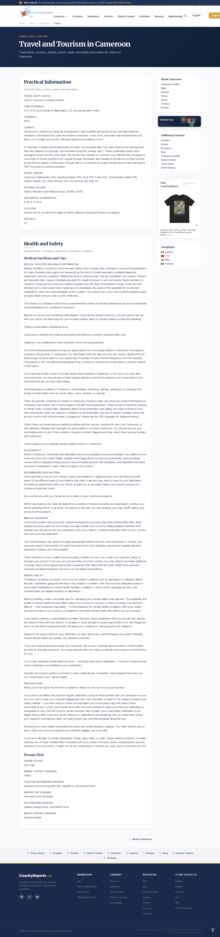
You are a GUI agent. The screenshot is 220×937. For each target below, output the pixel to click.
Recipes (159, 16)
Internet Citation (184, 853)
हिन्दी (167, 259)
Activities (144, 16)
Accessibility (116, 902)
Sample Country (150, 892)
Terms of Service (118, 897)
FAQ (145, 881)
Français (169, 263)
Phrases (165, 107)
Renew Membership (87, 886)
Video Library (167, 163)
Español (169, 252)
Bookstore (93, 16)
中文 (167, 256)
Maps (163, 88)
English (196, 15)
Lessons (133, 853)
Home (22, 23)
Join (79, 881)
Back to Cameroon (142, 839)
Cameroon (44, 23)
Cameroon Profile (170, 84)
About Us (114, 881)
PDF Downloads (183, 908)
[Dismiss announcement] (200, 3)
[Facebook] (21, 897)
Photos (164, 96)
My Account (83, 892)
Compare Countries (170, 156)
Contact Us (115, 886)
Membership (176, 16)
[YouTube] (37, 897)
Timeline (165, 103)
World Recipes (168, 167)
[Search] (185, 15)
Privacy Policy (117, 892)
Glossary (111, 858)
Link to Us (147, 913)
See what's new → (123, 2)
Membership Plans (86, 897)
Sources (147, 908)
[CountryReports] (36, 11)
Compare (77, 16)
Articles (108, 16)
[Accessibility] (213, 930)
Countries (58, 16)
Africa (32, 23)
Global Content (126, 16)
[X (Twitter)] (29, 897)
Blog (163, 152)
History (164, 100)
